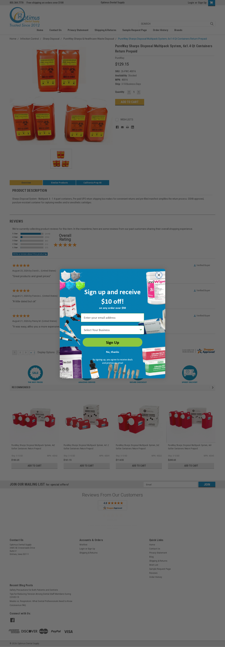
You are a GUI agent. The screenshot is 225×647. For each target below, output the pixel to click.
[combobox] (111, 330)
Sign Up (112, 342)
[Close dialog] (159, 275)
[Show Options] (141, 330)
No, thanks (112, 352)
